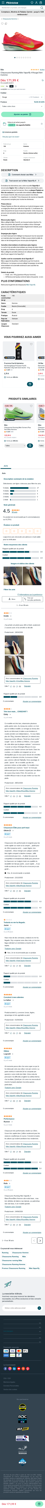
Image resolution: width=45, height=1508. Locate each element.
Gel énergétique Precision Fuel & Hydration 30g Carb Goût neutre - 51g (17, 367)
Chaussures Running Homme (13, 1264)
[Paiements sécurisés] (15, 1353)
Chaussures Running (10, 1256)
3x (7, 86)
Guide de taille (39, 102)
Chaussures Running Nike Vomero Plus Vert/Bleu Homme (17, 428)
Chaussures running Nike (12, 1260)
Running (5, 1253)
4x (11, 86)
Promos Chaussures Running (13, 1268)
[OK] (39, 1308)
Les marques (8, 1331)
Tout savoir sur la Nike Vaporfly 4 (22, 181)
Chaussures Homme (10, 19)
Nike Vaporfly (30, 285)
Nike (2, 69)
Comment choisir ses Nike (22, 175)
